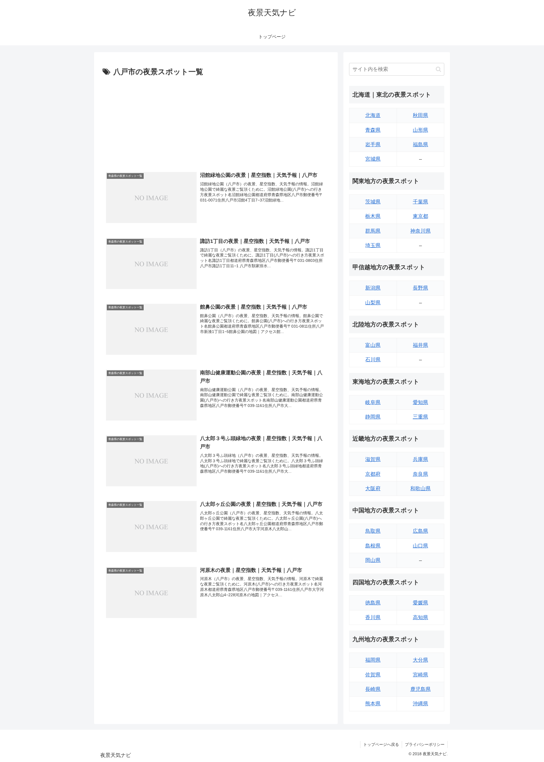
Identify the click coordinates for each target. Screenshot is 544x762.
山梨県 (373, 302)
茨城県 (373, 202)
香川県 (373, 617)
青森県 (373, 130)
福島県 (420, 144)
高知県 (420, 617)
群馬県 (373, 231)
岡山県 (373, 560)
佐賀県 (373, 675)
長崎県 (373, 689)
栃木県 (373, 216)
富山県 (373, 345)
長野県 (420, 288)
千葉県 (420, 202)
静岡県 (373, 417)
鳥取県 (373, 531)
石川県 (373, 359)
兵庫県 (420, 459)
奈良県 (420, 474)
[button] (438, 69)
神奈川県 (420, 231)
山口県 (420, 546)
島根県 (373, 546)
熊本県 (373, 703)
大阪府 (373, 488)
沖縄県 (420, 703)
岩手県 (373, 144)
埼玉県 (373, 245)
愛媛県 (420, 603)
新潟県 (373, 288)
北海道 (373, 115)
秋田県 (420, 115)
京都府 (373, 474)
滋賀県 (373, 459)
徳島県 (373, 603)
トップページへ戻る (381, 744)
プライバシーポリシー (425, 744)
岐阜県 (373, 402)
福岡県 (373, 660)
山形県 (420, 130)
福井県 (420, 345)
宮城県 (373, 159)
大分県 (420, 660)
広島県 (420, 531)
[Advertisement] (216, 121)
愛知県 (420, 402)
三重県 (420, 417)
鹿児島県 (420, 689)
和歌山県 (420, 488)
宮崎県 (420, 675)
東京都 (420, 216)
